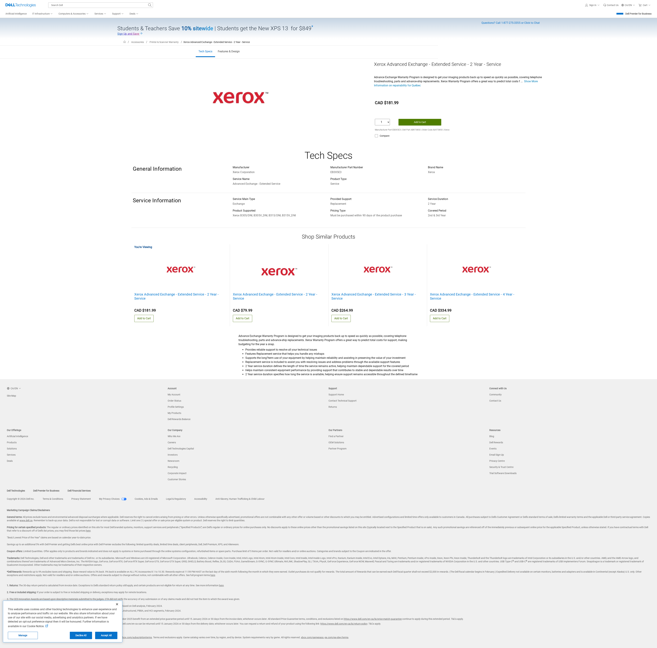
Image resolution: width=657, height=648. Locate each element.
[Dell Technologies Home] (20, 5)
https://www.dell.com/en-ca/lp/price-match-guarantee (373, 619)
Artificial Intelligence (17, 436)
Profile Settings (176, 406)
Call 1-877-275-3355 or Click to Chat (510, 22)
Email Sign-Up (496, 454)
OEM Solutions (336, 442)
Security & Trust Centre (501, 467)
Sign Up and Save (128, 33)
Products (12, 442)
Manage (22, 635)
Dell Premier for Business (638, 13)
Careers (172, 442)
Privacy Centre (497, 461)
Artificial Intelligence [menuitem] (16, 13)
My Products (174, 413)
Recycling (173, 467)
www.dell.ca (26, 520)
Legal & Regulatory (176, 499)
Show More (531, 81)
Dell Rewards (496, 442)
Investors (173, 454)
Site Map (11, 395)
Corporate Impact (177, 473)
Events (493, 448)
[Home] (124, 42)
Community (495, 394)
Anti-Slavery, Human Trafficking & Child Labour (240, 499)
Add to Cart (420, 122)
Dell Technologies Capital (181, 448)
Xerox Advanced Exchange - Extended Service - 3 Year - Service (373, 296)
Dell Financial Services (79, 490)
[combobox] (100, 5)
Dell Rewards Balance (179, 419)
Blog (491, 436)
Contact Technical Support (342, 400)
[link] (611, 5)
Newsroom (173, 461)
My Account (174, 394)
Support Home (336, 394)
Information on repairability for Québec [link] (397, 85)
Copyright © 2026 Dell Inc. (20, 499)
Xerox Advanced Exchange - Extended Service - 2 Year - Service (176, 296)
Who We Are (174, 436)
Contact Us (495, 400)
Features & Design (229, 51)
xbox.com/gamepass (312, 637)
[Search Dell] (149, 5)
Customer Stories (177, 479)
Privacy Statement (81, 499)
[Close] (117, 604)
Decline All (80, 635)
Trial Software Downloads (503, 473)
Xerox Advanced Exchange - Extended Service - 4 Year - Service (472, 296)
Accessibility (200, 499)
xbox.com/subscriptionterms (136, 637)
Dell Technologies (16, 490)
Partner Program (337, 448)
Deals (10, 461)
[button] (593, 5)
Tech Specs (205, 51)
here (88, 530)
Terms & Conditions (53, 499)
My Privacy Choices (109, 499)
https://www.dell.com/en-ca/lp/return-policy (343, 623)
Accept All (106, 635)
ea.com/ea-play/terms (336, 637)
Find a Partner (336, 436)
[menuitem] (42, 14)
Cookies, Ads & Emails (146, 499)
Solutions (12, 448)
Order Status (174, 400)
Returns (332, 406)
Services (11, 454)
